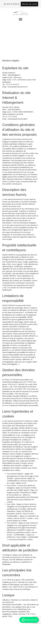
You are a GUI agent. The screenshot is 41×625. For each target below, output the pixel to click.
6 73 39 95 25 (14, 84)
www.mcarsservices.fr (13, 153)
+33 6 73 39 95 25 (12, 4)
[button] (20, 19)
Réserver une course (29, 4)
